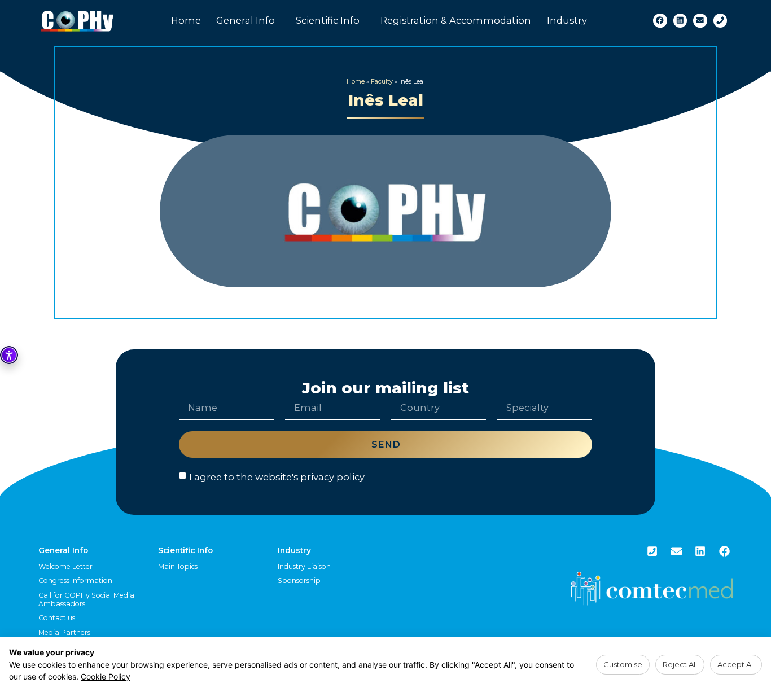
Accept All (736, 664)
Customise (622, 664)
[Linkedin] (680, 21)
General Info (245, 20)
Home (186, 20)
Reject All (680, 664)
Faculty (382, 81)
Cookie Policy (105, 676)
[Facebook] (660, 21)
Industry (567, 20)
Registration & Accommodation (455, 20)
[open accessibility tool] (9, 355)
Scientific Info (328, 20)
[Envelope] (700, 21)
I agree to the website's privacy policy (277, 476)
